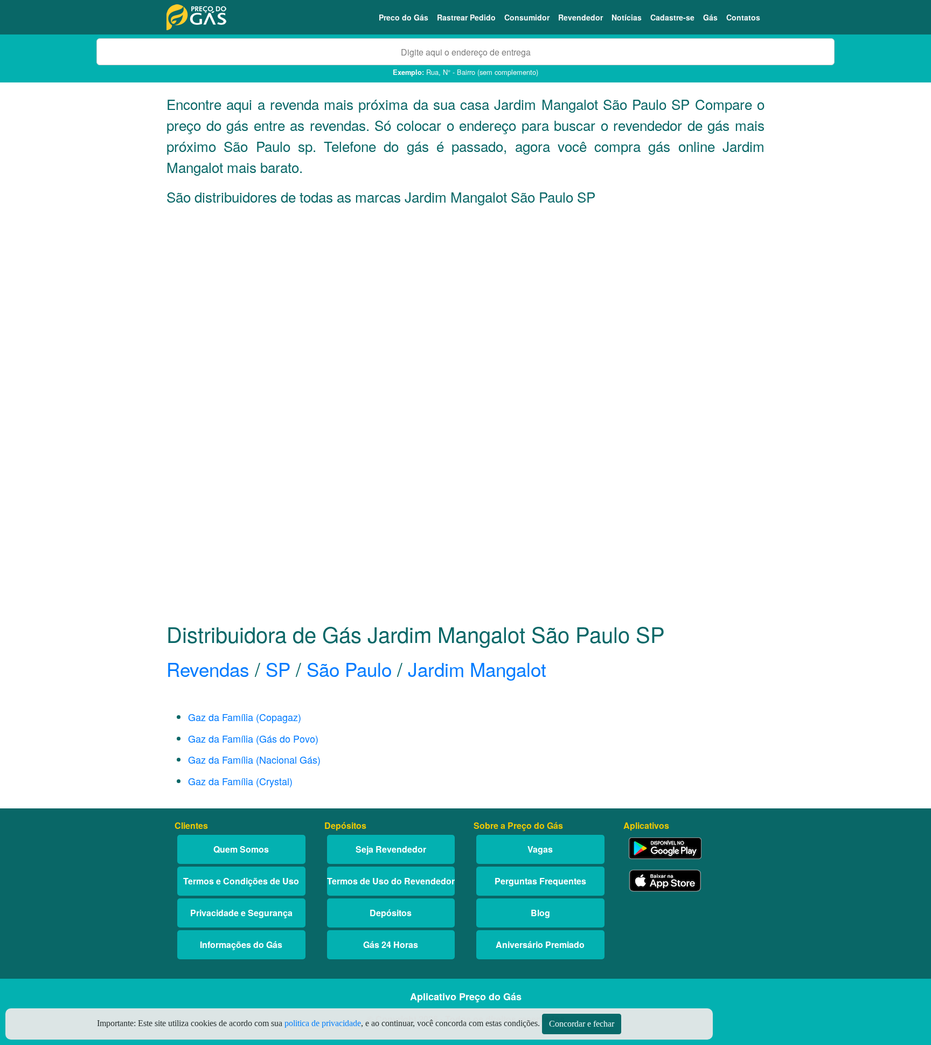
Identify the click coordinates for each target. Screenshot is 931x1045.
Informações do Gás (241, 944)
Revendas (207, 668)
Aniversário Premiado (540, 944)
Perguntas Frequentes (540, 881)
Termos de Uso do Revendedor (391, 881)
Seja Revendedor (391, 849)
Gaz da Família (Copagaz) (244, 717)
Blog (540, 912)
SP (278, 668)
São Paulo (349, 668)
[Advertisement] (465, 320)
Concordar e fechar (581, 1023)
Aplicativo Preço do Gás (466, 996)
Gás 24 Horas (390, 944)
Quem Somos (241, 849)
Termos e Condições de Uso (241, 881)
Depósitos (391, 912)
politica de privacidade (322, 1023)
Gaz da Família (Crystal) (240, 781)
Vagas (540, 849)
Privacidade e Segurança (241, 912)
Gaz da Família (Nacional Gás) (254, 759)
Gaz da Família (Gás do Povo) (253, 738)
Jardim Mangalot (477, 668)
